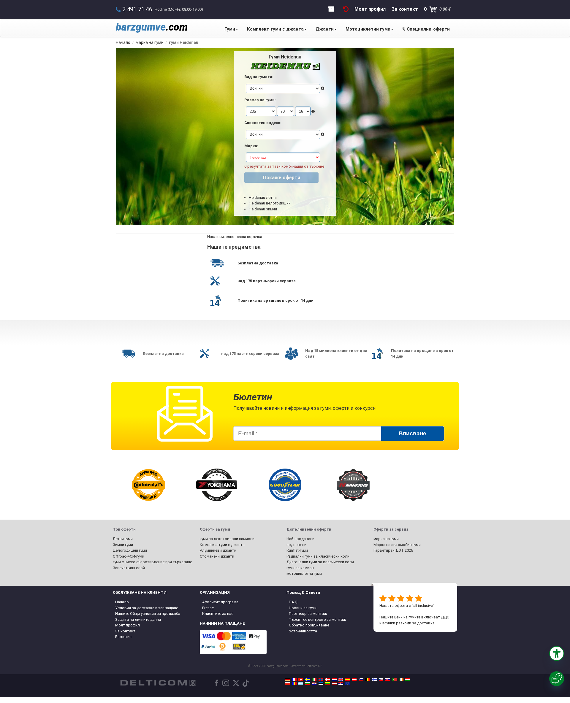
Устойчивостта (303, 631)
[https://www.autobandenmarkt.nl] (334, 679)
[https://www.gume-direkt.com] (361, 679)
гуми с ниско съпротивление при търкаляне (152, 562)
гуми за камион (300, 568)
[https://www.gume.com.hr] (314, 683)
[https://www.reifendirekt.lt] (327, 683)
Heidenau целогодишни (270, 203)
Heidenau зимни (263, 209)
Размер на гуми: (260, 100)
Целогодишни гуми (130, 550)
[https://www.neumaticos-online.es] (347, 679)
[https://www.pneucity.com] (394, 679)
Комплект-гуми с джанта (275, 29)
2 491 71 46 (137, 9)
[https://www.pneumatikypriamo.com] (387, 679)
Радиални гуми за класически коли (317, 556)
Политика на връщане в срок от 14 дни (276, 300)
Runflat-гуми (297, 550)
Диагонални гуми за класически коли (320, 562)
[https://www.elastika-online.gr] (300, 683)
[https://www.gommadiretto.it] (314, 679)
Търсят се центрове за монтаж (317, 619)
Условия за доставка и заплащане (146, 608)
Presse (208, 608)
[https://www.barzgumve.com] (307, 683)
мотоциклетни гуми (304, 573)
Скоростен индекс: (262, 122)
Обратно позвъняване (309, 625)
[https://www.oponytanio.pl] (287, 683)
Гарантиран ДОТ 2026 (393, 550)
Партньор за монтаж (308, 613)
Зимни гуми (123, 544)
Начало (122, 602)
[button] (556, 653)
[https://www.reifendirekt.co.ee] (321, 683)
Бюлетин (123, 636)
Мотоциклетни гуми (368, 29)
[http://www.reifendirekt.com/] (347, 683)
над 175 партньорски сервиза (267, 281)
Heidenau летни (263, 197)
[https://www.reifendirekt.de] (287, 679)
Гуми (229, 29)
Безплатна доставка (258, 263)
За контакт (125, 631)
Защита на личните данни (138, 619)
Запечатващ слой (129, 568)
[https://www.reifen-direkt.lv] (334, 683)
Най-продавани (300, 539)
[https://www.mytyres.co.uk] (340, 679)
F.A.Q (293, 602)
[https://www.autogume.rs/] (340, 683)
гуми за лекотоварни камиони (227, 539)
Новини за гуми (302, 608)
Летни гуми (123, 539)
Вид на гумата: (258, 76)
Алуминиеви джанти (218, 550)
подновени (296, 544)
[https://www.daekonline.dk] (327, 679)
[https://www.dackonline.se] (307, 679)
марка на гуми (386, 539)
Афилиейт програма (220, 602)
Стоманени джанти (217, 556)
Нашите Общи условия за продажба (147, 613)
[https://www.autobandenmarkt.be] (367, 679)
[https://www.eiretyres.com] (401, 679)
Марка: (251, 146)
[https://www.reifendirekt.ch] (300, 679)
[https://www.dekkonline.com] (321, 679)
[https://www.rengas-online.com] (374, 679)
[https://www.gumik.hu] (407, 679)
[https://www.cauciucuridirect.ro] (294, 683)
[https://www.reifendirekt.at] (354, 679)
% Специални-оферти (426, 29)
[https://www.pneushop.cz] (381, 679)
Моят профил (127, 625)
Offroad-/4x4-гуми (128, 556)
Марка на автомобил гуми (397, 544)
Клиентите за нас (217, 613)
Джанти (325, 29)
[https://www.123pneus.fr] (294, 679)
